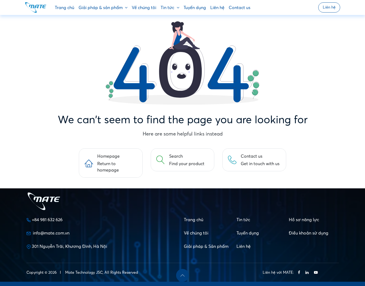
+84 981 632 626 (47, 219)
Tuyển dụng (247, 233)
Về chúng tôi (196, 233)
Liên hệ (329, 7)
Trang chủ (193, 219)
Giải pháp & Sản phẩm (206, 246)
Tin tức (243, 219)
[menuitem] (64, 7)
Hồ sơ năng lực (304, 219)
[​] (299, 272)
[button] (182, 275)
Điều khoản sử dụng (308, 233)
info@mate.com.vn (51, 233)
